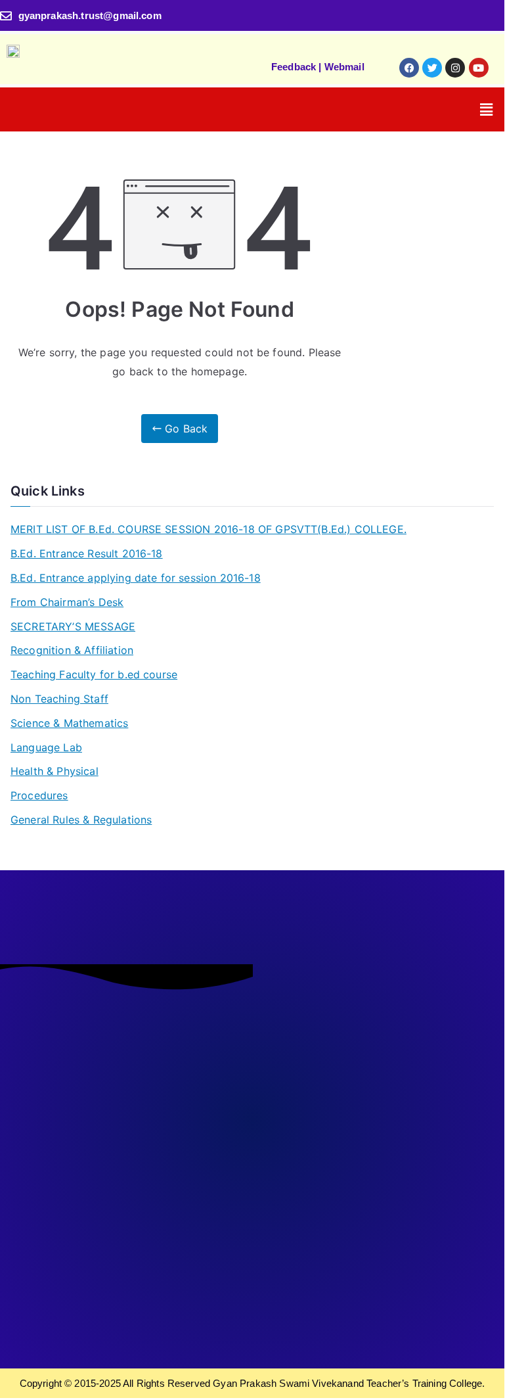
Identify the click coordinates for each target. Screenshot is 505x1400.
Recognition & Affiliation (72, 650)
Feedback (293, 66)
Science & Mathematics (69, 723)
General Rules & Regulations (81, 819)
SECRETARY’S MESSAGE (73, 626)
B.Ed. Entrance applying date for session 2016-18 (136, 577)
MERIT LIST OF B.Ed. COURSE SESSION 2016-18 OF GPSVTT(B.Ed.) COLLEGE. (208, 529)
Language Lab (46, 747)
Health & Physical (55, 771)
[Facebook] (409, 68)
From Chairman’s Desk (67, 602)
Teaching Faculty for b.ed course (94, 674)
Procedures (39, 795)
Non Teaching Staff (59, 698)
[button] (486, 109)
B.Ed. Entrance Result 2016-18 (87, 553)
